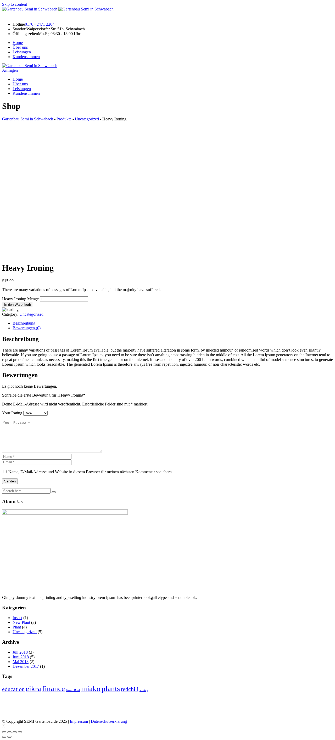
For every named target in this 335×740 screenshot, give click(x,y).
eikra (33, 688)
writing (143, 690)
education (13, 689)
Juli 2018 (20, 652)
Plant (17, 627)
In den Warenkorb (17, 305)
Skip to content (14, 4)
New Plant (21, 622)
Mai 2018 (21, 661)
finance (53, 688)
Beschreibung (24, 323)
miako (90, 688)
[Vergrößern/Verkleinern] (20, 732)
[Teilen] (9, 732)
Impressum (79, 721)
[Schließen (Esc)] (4, 732)
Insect (17, 617)
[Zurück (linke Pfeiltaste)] (4, 737)
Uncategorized (31, 314)
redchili (129, 689)
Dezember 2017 (26, 666)
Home (18, 42)
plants (111, 688)
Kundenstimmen (26, 56)
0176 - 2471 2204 (39, 24)
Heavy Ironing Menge (20, 299)
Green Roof (73, 690)
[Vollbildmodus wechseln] (15, 732)
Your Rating (12, 413)
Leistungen (22, 52)
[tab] (173, 323)
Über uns (20, 47)
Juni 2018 (21, 657)
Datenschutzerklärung (109, 721)
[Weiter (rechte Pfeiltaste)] (9, 737)
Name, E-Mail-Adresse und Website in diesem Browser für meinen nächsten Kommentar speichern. (90, 472)
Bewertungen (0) (27, 328)
